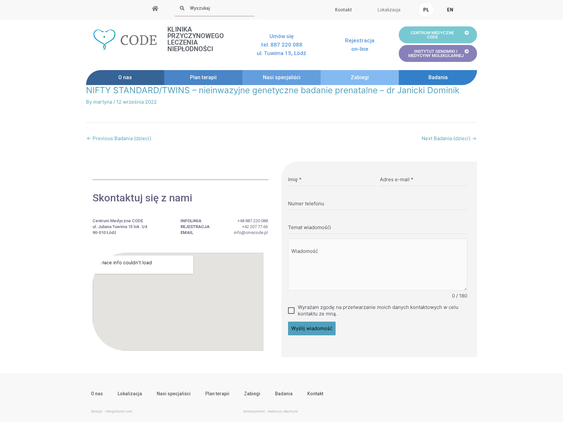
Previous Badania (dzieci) (119, 138)
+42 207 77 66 (255, 226)
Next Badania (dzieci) (449, 138)
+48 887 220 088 (253, 220)
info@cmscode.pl (251, 232)
